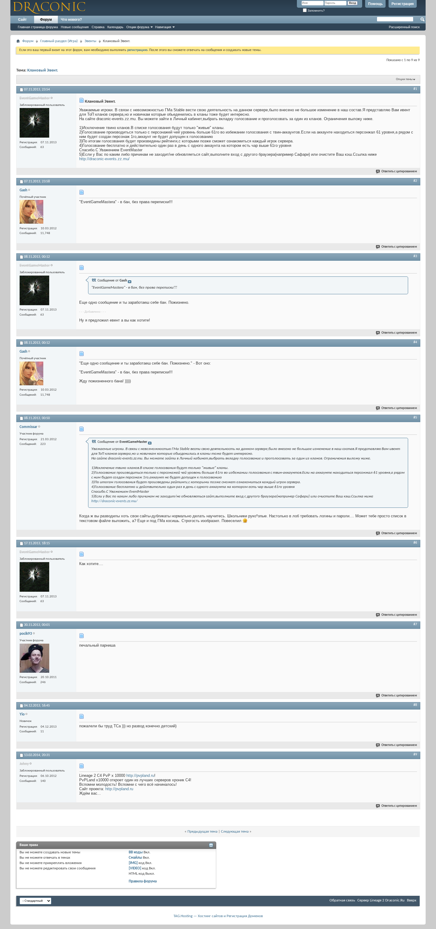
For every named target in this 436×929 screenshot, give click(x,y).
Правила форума (143, 881)
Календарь (115, 27)
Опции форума (137, 27)
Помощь (375, 4)
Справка (98, 27)
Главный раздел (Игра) (59, 41)
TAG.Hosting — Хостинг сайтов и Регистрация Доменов (218, 916)
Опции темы (404, 79)
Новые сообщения (75, 27)
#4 (415, 342)
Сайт (22, 20)
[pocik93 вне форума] (34, 659)
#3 (415, 256)
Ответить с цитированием (399, 171)
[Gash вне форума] (31, 212)
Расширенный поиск (404, 27)
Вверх (411, 900)
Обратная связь (342, 900)
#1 (415, 89)
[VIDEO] (135, 868)
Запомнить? (316, 10)
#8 (415, 705)
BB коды (136, 852)
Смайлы (135, 858)
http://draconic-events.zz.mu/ (104, 159)
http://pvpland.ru (140, 775)
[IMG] (133, 863)
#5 (415, 417)
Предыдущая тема (202, 831)
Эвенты (90, 41)
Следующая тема (235, 831)
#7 (415, 624)
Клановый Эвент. (42, 70)
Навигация (163, 27)
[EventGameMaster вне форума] (34, 123)
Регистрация (403, 4)
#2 (415, 181)
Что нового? (71, 20)
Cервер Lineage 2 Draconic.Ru (381, 900)
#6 (415, 543)
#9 (415, 754)
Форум (46, 20)
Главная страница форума (38, 27)
